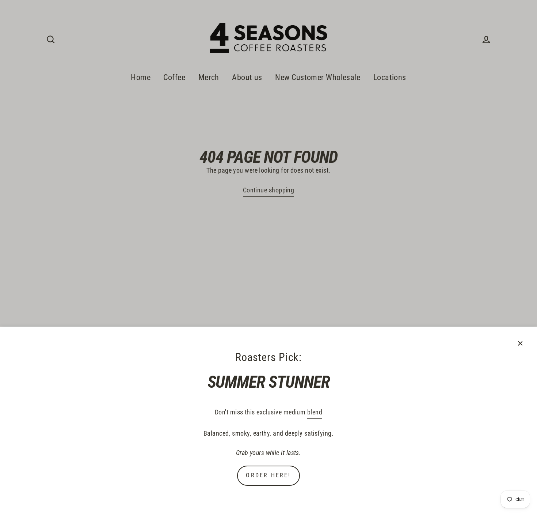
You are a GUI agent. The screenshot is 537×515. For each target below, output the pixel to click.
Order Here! (268, 475)
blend (314, 412)
